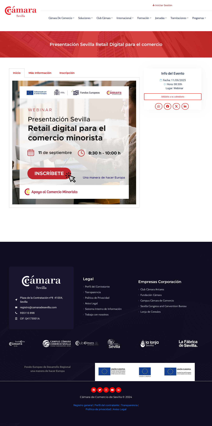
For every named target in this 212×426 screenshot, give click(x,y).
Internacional (124, 18)
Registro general (83, 405)
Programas (198, 18)
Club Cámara (104, 18)
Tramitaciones (178, 18)
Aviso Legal (91, 303)
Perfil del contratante (107, 405)
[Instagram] (106, 390)
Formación (143, 18)
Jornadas (160, 18)
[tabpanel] (74, 143)
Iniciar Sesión (163, 5)
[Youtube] (112, 390)
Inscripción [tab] (67, 72)
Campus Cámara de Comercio (157, 300)
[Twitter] (100, 390)
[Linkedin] (118, 390)
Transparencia (93, 292)
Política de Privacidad (97, 297)
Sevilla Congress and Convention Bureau (163, 306)
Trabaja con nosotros (96, 314)
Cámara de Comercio (60, 18)
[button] (172, 96)
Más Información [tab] (40, 72)
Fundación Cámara (151, 295)
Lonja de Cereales (150, 311)
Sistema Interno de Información (103, 308)
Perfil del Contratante (97, 286)
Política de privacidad (98, 409)
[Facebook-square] (93, 390)
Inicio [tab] (16, 72)
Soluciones (84, 18)
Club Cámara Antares (152, 289)
